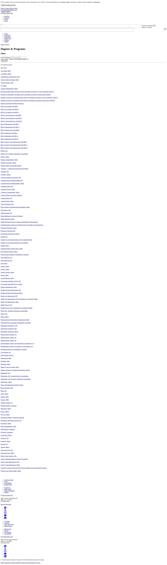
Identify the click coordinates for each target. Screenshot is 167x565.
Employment (7, 529)
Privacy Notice (66, 2)
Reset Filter (4, 61)
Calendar (6, 523)
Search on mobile (147, 27)
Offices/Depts (8, 526)
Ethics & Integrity (5, 563)
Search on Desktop (147, 25)
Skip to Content (5, 8)
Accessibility (7, 533)
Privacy (38, 563)
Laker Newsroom (9, 524)
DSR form (97, 2)
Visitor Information (9, 491)
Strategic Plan (8, 484)
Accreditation (8, 483)
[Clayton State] (9, 10)
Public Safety (7, 489)
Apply (6, 481)
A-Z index (7, 521)
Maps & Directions (6, 504)
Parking (6, 492)
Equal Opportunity (31, 563)
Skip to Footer (13, 8)
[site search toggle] (1, 24)
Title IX (6, 530)
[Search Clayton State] (154, 26)
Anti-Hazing (7, 532)
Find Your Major (8, 480)
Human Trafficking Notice (18, 563)
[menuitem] (85, 34)
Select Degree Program (7, 59)
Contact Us (7, 487)
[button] (6, 34)
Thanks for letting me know (8, 5)
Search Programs (5, 57)
